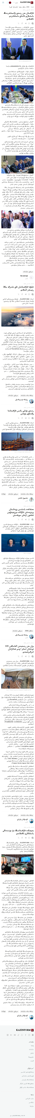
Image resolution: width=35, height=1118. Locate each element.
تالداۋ (32, 1054)
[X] (19, 24)
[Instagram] (33, 24)
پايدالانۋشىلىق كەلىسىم (27, 1072)
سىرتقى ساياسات (28, 272)
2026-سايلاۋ (26, 7)
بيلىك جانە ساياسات (27, 396)
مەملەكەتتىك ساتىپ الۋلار (27, 1088)
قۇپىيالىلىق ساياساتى (28, 1076)
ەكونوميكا (31, 1057)
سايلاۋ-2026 (29, 631)
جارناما (32, 1107)
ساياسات (31, 1050)
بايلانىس (31, 1103)
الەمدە (32, 1061)
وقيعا (20, 7)
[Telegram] (25, 24)
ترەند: (32, 7)
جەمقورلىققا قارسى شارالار (27, 1084)
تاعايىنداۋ (15, 7)
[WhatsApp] (29, 24)
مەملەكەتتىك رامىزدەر (28, 1080)
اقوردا (10, 7)
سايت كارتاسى (30, 1099)
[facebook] (25, 1035)
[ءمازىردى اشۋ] (3, 2)
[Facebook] (22, 24)
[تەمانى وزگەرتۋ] (8, 2)
